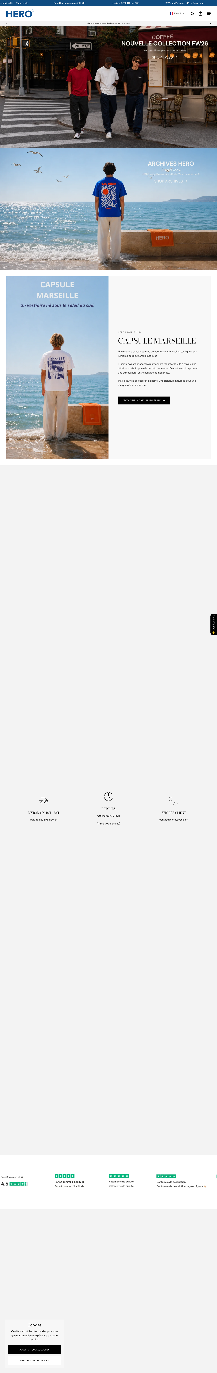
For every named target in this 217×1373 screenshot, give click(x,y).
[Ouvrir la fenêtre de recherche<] (192, 13)
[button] (177, 13)
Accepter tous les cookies (35, 1350)
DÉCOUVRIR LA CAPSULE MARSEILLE (141, 400)
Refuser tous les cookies (34, 1360)
